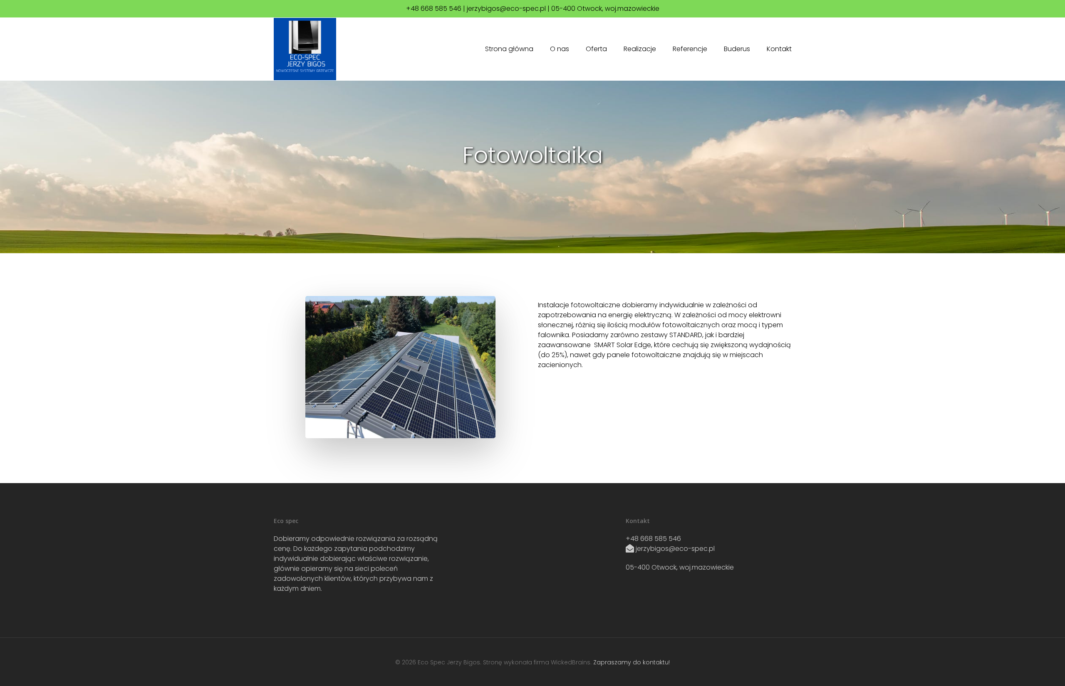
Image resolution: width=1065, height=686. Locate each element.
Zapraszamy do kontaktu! (631, 662)
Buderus (737, 49)
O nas (559, 49)
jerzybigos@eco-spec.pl (675, 548)
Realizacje (640, 49)
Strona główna (509, 49)
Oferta (596, 49)
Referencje (690, 49)
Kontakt (779, 49)
